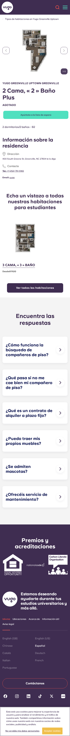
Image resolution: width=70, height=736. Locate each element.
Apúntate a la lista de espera (36, 115)
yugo (12, 177)
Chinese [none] (7, 645)
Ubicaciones (19, 619)
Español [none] (40, 645)
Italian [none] (6, 660)
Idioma (6, 619)
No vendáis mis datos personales (22, 731)
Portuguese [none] (9, 667)
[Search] (57, 7)
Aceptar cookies (52, 731)
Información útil (50, 619)
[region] (35, 721)
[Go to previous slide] (6, 50)
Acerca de (34, 619)
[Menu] (65, 7)
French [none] (39, 660)
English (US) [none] (42, 638)
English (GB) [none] (10, 638)
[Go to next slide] (64, 50)
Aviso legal (8, 624)
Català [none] (6, 653)
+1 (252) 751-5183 (15, 171)
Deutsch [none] (40, 653)
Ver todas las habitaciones (35, 287)
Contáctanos (35, 683)
